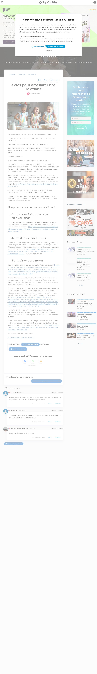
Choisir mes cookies (39, 46)
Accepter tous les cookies (55, 46)
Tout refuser (48, 50)
